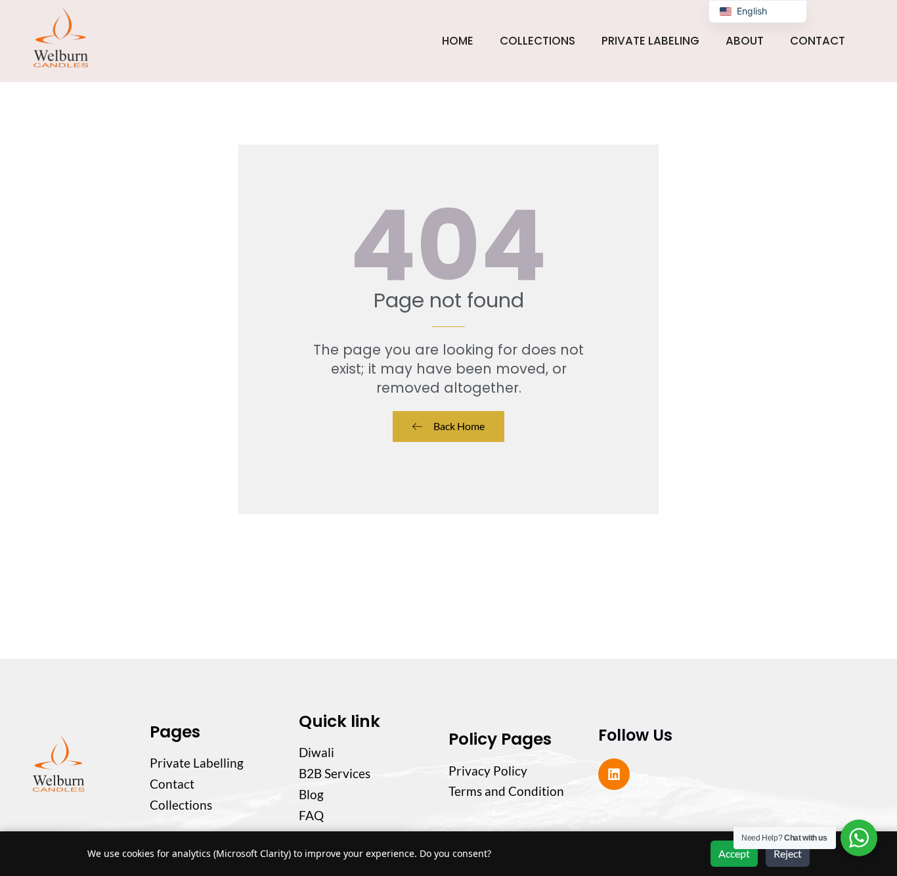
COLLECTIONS (537, 41)
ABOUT (745, 41)
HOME (457, 41)
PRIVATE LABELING (650, 41)
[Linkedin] (614, 774)
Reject (788, 853)
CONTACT (817, 41)
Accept (734, 853)
